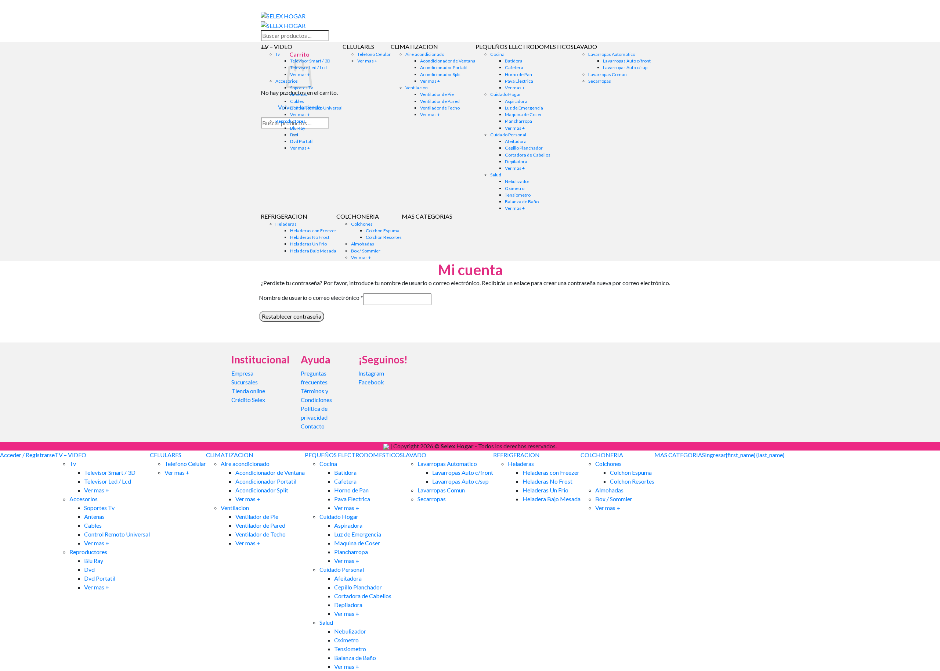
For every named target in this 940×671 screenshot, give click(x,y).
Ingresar (715, 454)
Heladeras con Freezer (313, 230)
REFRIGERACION (284, 216)
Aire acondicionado (424, 54)
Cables (297, 101)
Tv (277, 54)
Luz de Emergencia (524, 108)
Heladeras (286, 224)
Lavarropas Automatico (611, 54)
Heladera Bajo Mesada (313, 251)
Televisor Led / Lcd (107, 481)
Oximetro (514, 188)
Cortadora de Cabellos (527, 155)
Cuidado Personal (508, 134)
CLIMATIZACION (414, 46)
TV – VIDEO (276, 46)
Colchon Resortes (384, 237)
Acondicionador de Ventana (448, 61)
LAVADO (585, 46)
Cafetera (514, 67)
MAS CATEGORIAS (427, 216)
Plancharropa (518, 121)
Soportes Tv (99, 507)
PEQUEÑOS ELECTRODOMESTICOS (525, 46)
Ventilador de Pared (440, 101)
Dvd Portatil (302, 141)
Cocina (497, 54)
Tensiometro (518, 195)
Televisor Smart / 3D (109, 472)
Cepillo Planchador (524, 148)
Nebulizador (517, 181)
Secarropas (599, 81)
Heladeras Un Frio (308, 244)
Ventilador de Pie (437, 94)
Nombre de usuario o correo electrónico (311, 297)
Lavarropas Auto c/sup (625, 67)
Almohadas (362, 244)
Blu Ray (297, 128)
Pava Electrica (519, 81)
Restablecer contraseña (291, 316)
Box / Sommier (365, 251)
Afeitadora (516, 141)
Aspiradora (516, 101)
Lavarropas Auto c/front (627, 61)
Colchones (362, 224)
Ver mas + (300, 114)
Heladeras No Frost (309, 237)
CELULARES (358, 46)
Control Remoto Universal (316, 108)
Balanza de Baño (522, 201)
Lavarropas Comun (607, 74)
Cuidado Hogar (505, 94)
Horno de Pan (518, 74)
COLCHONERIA (357, 216)
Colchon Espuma (383, 230)
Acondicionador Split (440, 74)
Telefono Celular (374, 54)
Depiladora (516, 161)
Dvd (294, 134)
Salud (495, 174)
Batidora (514, 61)
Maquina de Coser (523, 114)
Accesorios (83, 498)
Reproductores (290, 121)
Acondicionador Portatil (443, 67)
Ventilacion (416, 87)
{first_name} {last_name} (755, 454)
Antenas (298, 94)
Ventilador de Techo (440, 108)
